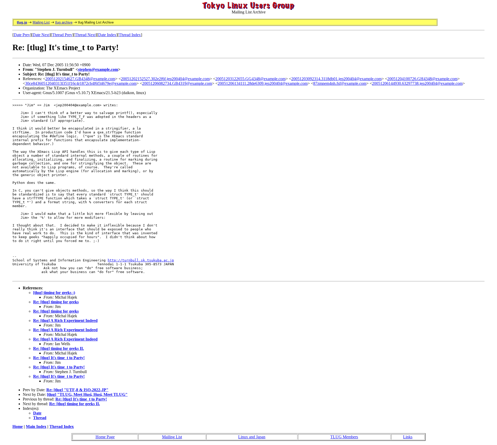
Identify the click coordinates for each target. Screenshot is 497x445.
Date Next (41, 35)
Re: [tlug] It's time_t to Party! (59, 358)
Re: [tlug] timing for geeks (56, 302)
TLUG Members (344, 437)
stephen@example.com (98, 69)
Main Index (36, 426)
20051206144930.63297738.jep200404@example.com (417, 83)
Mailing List (41, 22)
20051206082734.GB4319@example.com (177, 83)
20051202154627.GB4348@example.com (80, 79)
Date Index (107, 35)
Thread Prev (62, 35)
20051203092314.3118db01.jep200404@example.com (336, 79)
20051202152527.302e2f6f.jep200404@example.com (165, 79)
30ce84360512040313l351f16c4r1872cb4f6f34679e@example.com (80, 83)
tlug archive (63, 22)
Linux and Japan (251, 437)
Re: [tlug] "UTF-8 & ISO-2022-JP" (77, 390)
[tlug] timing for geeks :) (54, 292)
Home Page (105, 437)
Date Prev (22, 35)
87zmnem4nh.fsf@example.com (339, 83)
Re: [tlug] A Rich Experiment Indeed (65, 320)
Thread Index (130, 35)
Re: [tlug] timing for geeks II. (58, 348)
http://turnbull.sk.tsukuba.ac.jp (141, 260)
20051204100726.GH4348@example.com (422, 79)
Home (17, 426)
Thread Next (85, 35)
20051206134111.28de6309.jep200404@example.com (263, 83)
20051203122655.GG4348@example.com (250, 79)
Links (407, 437)
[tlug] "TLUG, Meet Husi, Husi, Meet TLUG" (87, 394)
